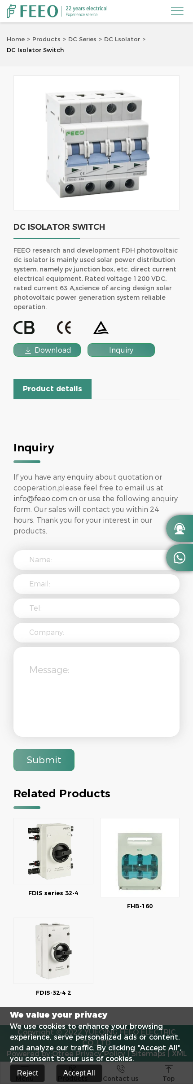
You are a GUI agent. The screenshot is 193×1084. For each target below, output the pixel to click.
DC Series (82, 39)
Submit (43, 759)
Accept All (79, 1073)
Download (47, 350)
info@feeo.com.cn (45, 498)
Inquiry (121, 350)
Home (16, 39)
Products (46, 39)
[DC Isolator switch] (96, 143)
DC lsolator (122, 39)
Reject (27, 1073)
